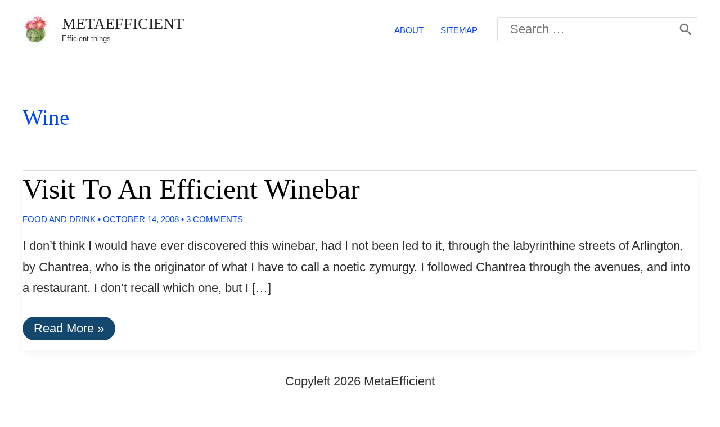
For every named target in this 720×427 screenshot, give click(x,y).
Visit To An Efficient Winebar (191, 189)
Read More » (68, 330)
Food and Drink (59, 219)
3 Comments (214, 219)
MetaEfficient (123, 23)
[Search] (686, 29)
